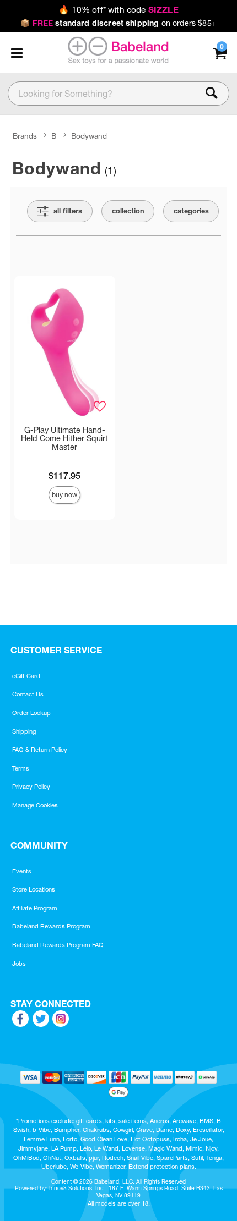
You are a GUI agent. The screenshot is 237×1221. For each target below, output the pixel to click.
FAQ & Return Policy (39, 750)
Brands (25, 136)
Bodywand (89, 136)
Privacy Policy (31, 786)
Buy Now (64, 495)
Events (21, 871)
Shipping (24, 731)
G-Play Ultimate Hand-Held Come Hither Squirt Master (64, 439)
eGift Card (26, 676)
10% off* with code (118, 9)
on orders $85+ (118, 23)
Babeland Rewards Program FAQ (58, 945)
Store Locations (33, 889)
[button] (16, 52)
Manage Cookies (35, 805)
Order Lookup (31, 713)
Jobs (19, 963)
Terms (20, 768)
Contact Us (28, 694)
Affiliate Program (34, 908)
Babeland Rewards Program (51, 926)
